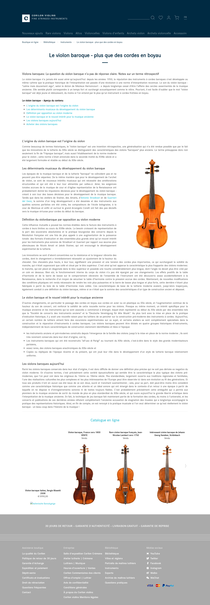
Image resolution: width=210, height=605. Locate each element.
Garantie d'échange (33, 563)
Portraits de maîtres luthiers (120, 563)
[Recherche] (153, 18)
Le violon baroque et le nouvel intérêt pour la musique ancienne (60, 116)
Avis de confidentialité (76, 582)
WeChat (154, 577)
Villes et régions (114, 558)
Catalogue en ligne (105, 420)
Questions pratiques (116, 582)
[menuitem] (185, 18)
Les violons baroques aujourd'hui (43, 120)
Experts (109, 573)
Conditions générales (75, 587)
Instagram (155, 568)
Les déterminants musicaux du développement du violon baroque (60, 109)
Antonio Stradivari (90, 197)
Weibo (153, 573)
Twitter (154, 558)
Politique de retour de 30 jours (39, 558)
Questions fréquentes (34, 587)
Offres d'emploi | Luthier (77, 577)
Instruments (111, 568)
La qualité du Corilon (33, 553)
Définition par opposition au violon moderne (49, 113)
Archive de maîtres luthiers (120, 577)
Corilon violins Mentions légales (81, 597)
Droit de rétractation (33, 582)
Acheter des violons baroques (41, 124)
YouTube (155, 553)
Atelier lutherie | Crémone (78, 558)
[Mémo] (161, 18)
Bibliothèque (112, 553)
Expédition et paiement (35, 568)
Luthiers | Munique (74, 563)
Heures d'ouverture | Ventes (79, 568)
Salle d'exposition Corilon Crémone (83, 553)
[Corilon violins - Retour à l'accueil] (44, 18)
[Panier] (177, 18)
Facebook (155, 563)
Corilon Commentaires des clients (82, 573)
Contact (26, 592)
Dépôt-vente (29, 573)
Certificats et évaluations (36, 577)
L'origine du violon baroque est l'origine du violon (52, 105)
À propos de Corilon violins (78, 592)
